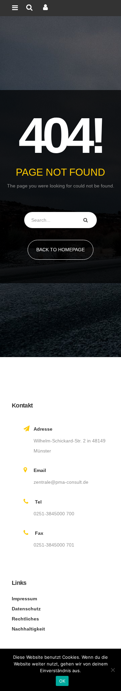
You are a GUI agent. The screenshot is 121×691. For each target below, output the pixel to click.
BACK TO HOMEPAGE (60, 249)
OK (62, 681)
